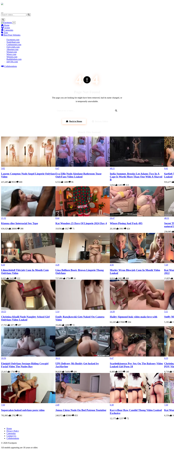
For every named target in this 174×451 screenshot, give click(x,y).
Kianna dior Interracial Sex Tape (19, 223)
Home (6, 25)
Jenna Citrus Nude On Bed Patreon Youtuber (80, 410)
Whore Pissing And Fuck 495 (126, 223)
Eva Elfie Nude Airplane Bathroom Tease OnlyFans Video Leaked (78, 175)
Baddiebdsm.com (14, 59)
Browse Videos (101, 121)
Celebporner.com (14, 44)
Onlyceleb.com (13, 47)
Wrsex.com (11, 54)
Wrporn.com (12, 57)
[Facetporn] (11, 5)
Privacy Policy (13, 431)
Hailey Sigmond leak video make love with (133, 316)
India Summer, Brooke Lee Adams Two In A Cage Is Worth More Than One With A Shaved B (136, 176)
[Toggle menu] (2, 12)
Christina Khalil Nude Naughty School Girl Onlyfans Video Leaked (25, 318)
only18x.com (12, 62)
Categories (8, 30)
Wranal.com (12, 52)
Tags (5, 32)
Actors (7, 28)
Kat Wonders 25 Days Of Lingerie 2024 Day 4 (81, 223)
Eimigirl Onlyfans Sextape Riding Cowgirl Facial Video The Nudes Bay (24, 365)
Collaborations (10, 66)
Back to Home (75, 121)
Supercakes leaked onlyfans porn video (23, 410)
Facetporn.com (13, 39)
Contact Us (11, 436)
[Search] (29, 14)
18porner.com (12, 49)
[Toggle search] (3, 19)
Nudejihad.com (13, 42)
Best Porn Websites (11, 35)
